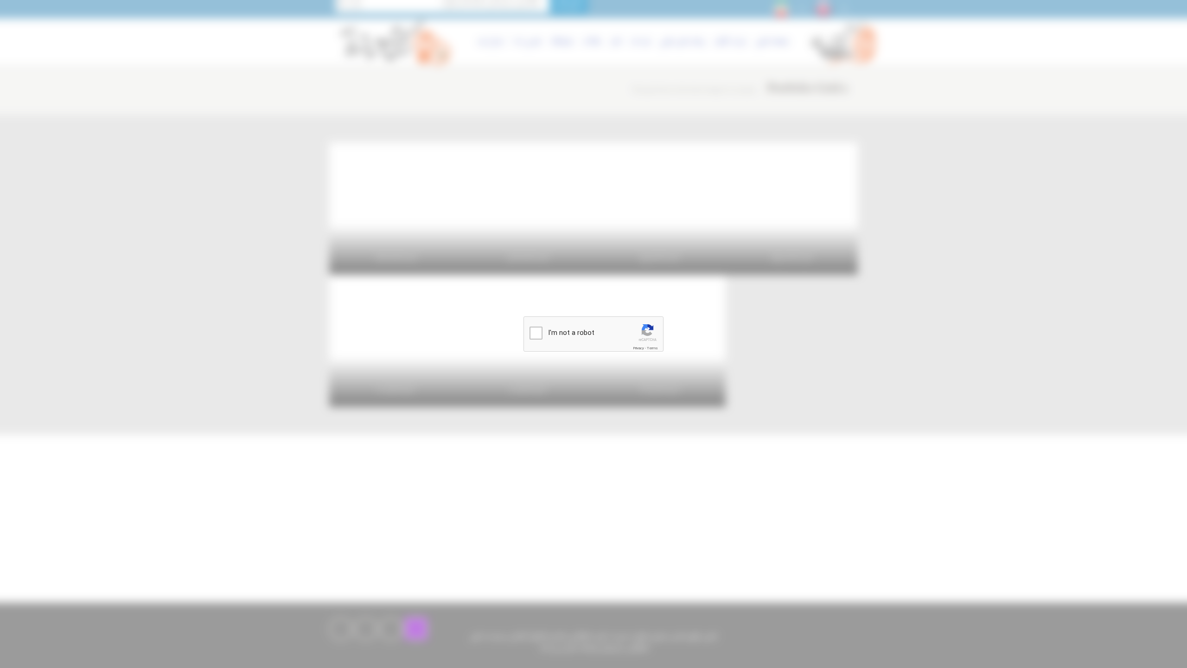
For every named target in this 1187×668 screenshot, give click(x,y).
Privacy (638, 348)
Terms (652, 348)
